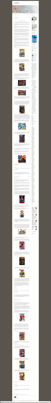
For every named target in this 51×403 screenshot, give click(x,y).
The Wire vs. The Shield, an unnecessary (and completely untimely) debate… (34, 66)
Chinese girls (33, 87)
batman (24, 172)
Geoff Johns (35, 92)
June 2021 (32, 149)
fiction (33, 92)
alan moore (21, 172)
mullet (28, 173)
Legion (17, 173)
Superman (23, 20)
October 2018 (33, 167)
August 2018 (33, 168)
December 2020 (33, 152)
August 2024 (33, 134)
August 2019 (33, 161)
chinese (36, 86)
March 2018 (33, 171)
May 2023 (32, 140)
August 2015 (33, 188)
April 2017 (32, 177)
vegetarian (32, 112)
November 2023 (33, 138)
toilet (35, 110)
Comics (35, 13)
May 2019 (32, 163)
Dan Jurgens (28, 172)
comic (34, 88)
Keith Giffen (26, 295)
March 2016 (33, 184)
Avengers (33, 82)
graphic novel (33, 95)
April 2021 (32, 150)
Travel (35, 111)
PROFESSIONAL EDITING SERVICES (26, 13)
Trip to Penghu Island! (33, 75)
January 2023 (33, 141)
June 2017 (32, 176)
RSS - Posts (33, 233)
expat (34, 91)
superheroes (27, 389)
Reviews (21, 13)
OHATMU (18, 389)
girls (34, 93)
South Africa (35, 106)
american (34, 81)
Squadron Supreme (24, 389)
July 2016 (32, 182)
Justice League (15, 173)
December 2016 (33, 179)
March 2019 (33, 164)
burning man (33, 85)
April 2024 (32, 136)
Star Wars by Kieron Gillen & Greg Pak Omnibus (33, 227)
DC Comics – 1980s (17, 176)
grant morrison (33, 94)
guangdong (34, 95)
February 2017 (33, 178)
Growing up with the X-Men (18, 301)
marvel (14, 389)
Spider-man (22, 389)
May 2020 (32, 156)
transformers (33, 111)
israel (32, 98)
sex (34, 104)
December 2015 (33, 186)
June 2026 (32, 127)
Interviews (32, 118)
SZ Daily (32, 122)
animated (23, 172)
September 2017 (33, 174)
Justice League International (22, 295)
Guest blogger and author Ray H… (34, 57)
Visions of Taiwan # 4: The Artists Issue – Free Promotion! (34, 77)
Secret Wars (20, 389)
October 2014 (33, 194)
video (35, 112)
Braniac (26, 172)
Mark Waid (27, 173)
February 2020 (33, 158)
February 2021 (33, 151)
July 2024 (32, 135)
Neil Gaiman (32, 101)
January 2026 (33, 128)
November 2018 (33, 166)
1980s (18, 294)
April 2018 (32, 170)
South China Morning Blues (32, 13)
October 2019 (33, 160)
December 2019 (33, 159)
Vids (32, 124)
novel (34, 101)
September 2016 (33, 181)
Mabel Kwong (34, 55)
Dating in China (33, 90)
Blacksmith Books (33, 83)
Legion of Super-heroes (19, 173)
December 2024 (33, 132)
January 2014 (33, 199)
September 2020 (33, 154)
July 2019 (32, 162)
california (35, 85)
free (34, 92)
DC (27, 294)
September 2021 (33, 147)
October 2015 (33, 187)
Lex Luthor (23, 173)
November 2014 (33, 193)
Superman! (16, 17)
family (32, 92)
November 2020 (33, 153)
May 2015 (32, 190)
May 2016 (32, 183)
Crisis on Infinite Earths (25, 294)
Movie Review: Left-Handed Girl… (34, 54)
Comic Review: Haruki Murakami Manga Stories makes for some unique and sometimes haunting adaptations (34, 73)
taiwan (34, 109)
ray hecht (33, 103)
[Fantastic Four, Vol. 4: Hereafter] (36, 221)
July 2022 (32, 143)
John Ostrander (16, 295)
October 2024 (33, 133)
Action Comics (19, 172)
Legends (28, 295)
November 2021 (33, 146)
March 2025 (33, 131)
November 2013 (33, 200)
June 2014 (32, 196)
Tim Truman (19, 296)
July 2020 (32, 155)
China (34, 86)
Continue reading (16, 382)
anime (35, 81)
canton (32, 86)
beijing (36, 82)
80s (19, 294)
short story (33, 106)
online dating (34, 102)
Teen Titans (17, 296)
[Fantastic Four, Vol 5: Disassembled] (36, 215)
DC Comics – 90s (17, 178)
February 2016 (33, 185)
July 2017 (32, 175)
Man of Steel (25, 173)
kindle (36, 99)
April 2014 (32, 197)
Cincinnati (32, 88)
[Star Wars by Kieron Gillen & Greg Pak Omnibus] (36, 227)
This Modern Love (33, 110)
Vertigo (34, 112)
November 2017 (33, 173)
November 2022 (33, 142)
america (33, 81)
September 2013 (33, 201)
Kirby (27, 295)
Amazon (35, 80)
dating (35, 89)
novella (35, 101)
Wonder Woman (21, 296)
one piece (32, 102)
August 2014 (33, 195)
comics (21, 294)
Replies (23, 296)
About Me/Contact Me (16, 13)
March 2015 (33, 191)
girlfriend (33, 93)
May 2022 (32, 144)
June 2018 (32, 169)
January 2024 (33, 137)
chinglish (35, 87)
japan (33, 98)
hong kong (33, 97)
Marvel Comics (16, 389)
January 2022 (33, 145)
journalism (32, 99)
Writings (19, 13)
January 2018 (33, 172)
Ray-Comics (16, 2)
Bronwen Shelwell (33, 84)
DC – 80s (16, 19)
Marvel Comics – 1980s (18, 299)
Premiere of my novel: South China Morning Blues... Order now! (34, 49)
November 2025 (33, 129)
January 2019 (33, 165)
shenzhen (33, 105)
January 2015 (33, 192)
